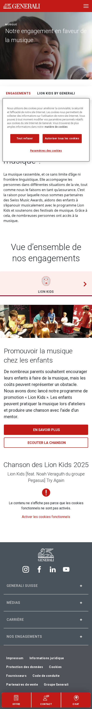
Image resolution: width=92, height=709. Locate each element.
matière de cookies (56, 126)
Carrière (15, 620)
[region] (46, 130)
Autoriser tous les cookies (62, 138)
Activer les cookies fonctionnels (46, 517)
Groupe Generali (56, 684)
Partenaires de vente (22, 684)
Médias (13, 603)
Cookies (55, 667)
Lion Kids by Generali (56, 93)
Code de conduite (46, 675)
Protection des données (24, 667)
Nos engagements (24, 637)
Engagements (18, 93)
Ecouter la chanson (47, 443)
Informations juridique (47, 658)
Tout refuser (25, 138)
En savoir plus (46, 430)
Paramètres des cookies (46, 150)
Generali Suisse (22, 586)
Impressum (15, 658)
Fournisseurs (16, 675)
